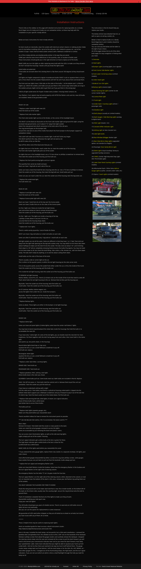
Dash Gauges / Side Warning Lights (105, 117)
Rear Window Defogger (101, 137)
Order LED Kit (67, 14)
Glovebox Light (98, 110)
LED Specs (45, 14)
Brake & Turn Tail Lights (100, 83)
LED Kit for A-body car (51, 566)
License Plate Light (100, 96)
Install (77, 14)
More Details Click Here (84, 1)
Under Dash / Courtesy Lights (103, 104)
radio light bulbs (99, 134)
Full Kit (36, 14)
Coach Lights (103, 174)
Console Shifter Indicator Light (103, 127)
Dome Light (97, 151)
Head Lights (97, 63)
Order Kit (76, 566)
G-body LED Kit (101, 14)
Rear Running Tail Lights (101, 91)
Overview (96, 59)
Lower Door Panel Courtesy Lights (104, 162)
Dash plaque (98, 113)
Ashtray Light (98, 130)
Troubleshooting (87, 14)
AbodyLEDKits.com (34, 566)
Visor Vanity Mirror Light (108, 147)
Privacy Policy (87, 566)
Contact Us (56, 14)
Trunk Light (97, 100)
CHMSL (96, 156)
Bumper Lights (98, 67)
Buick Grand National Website (112, 566)
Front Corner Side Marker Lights (103, 70)
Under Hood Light (98, 80)
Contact (65, 566)
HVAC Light (97, 123)
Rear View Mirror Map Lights (103, 141)
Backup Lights (97, 87)
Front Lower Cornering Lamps (102, 74)
